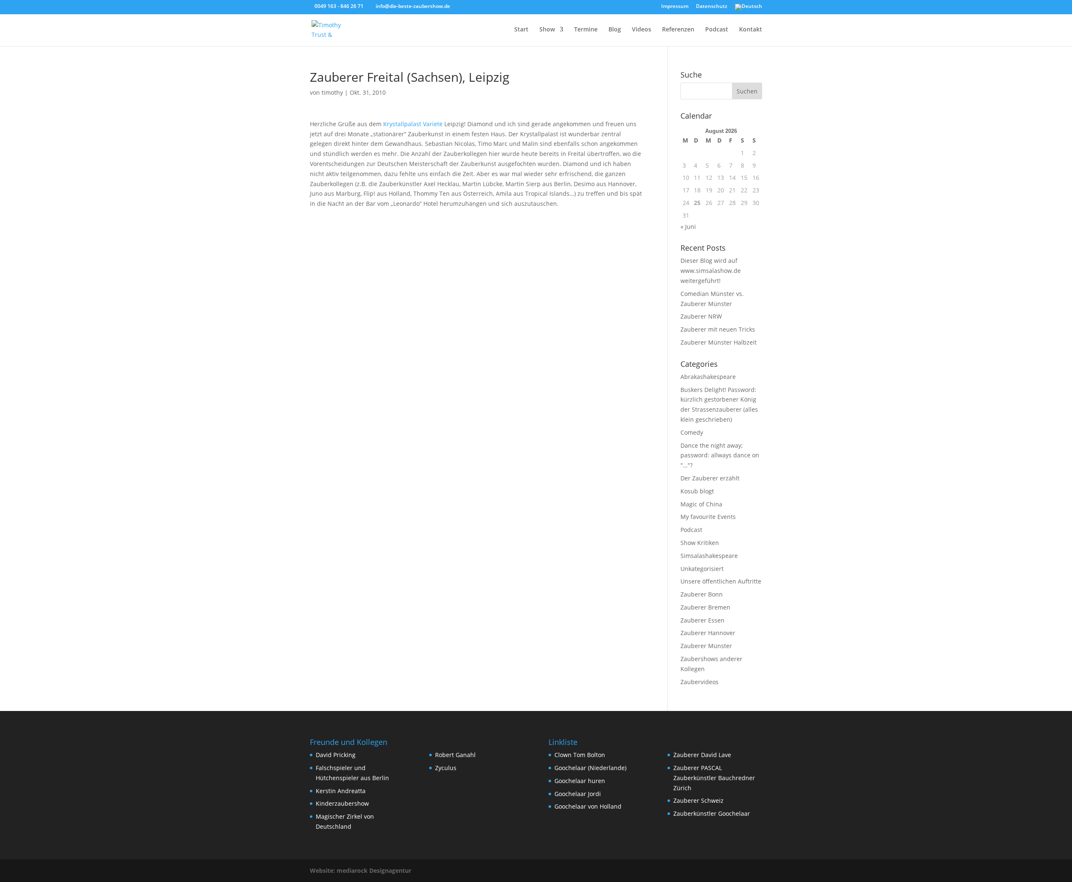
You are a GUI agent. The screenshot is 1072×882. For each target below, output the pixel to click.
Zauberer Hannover (707, 633)
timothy (332, 92)
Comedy (691, 432)
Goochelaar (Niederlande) (590, 768)
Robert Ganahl (455, 755)
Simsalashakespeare (709, 556)
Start (521, 29)
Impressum (674, 7)
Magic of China (701, 504)
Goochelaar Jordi (577, 794)
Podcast (716, 29)
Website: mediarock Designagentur (360, 870)
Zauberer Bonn (701, 594)
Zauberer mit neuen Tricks (717, 329)
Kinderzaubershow (342, 803)
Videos (641, 29)
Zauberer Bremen (705, 607)
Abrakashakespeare (708, 377)
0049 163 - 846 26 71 (338, 6)
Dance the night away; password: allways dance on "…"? (719, 455)
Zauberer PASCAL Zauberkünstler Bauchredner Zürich (714, 778)
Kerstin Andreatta (341, 791)
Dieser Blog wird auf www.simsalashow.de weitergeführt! (710, 271)
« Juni (688, 227)
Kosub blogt (697, 491)
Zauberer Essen (702, 620)
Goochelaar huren (579, 781)
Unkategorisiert (702, 569)
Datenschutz (711, 7)
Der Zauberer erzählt (710, 478)
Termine (586, 29)
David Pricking (336, 755)
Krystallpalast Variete (412, 124)
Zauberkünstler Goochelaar (711, 813)
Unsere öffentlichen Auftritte (720, 581)
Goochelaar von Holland (587, 806)
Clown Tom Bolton (579, 755)
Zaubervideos (699, 682)
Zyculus (445, 768)
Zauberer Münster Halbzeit (718, 342)
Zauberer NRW (701, 316)
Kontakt (750, 29)
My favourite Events (708, 517)
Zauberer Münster (706, 646)
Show (547, 29)
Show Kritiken (699, 543)
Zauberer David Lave (702, 755)
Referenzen (678, 29)
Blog (614, 29)
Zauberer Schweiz (698, 800)
